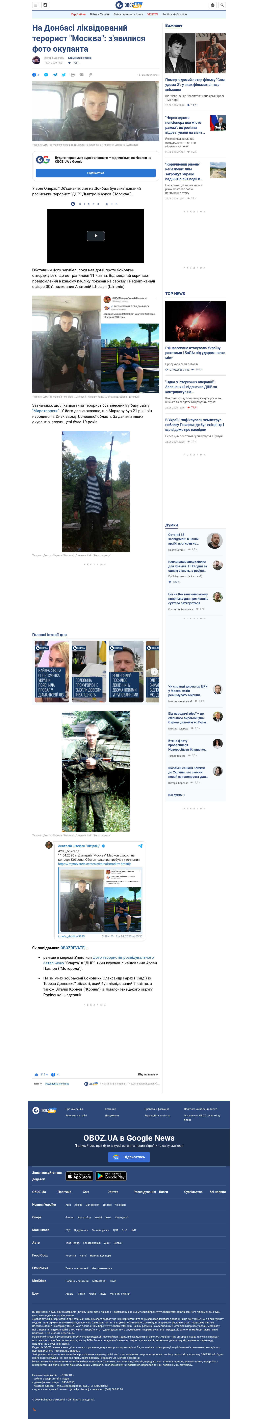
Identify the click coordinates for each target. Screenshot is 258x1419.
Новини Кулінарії (100, 1255)
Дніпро (107, 1204)
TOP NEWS (175, 293)
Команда (110, 1109)
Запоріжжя (92, 1204)
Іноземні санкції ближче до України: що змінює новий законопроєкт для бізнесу (187, 772)
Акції (107, 1242)
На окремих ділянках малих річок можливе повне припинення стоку (183, 189)
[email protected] (79, 1389)
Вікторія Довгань (54, 57)
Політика (64, 1192)
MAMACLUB (99, 1281)
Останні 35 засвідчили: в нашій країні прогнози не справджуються (183, 539)
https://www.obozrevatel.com (165, 1311)
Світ (86, 1192)
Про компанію (74, 1109)
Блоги (163, 1192)
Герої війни (78, 14)
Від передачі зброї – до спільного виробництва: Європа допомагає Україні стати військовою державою (188, 718)
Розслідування (145, 1192)
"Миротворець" (45, 410)
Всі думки (175, 795)
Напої (83, 1255)
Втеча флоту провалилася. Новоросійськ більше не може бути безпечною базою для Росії (186, 745)
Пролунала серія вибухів (181, 364)
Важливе (173, 25)
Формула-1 (121, 1217)
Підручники (81, 1230)
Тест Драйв (72, 1242)
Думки (171, 525)
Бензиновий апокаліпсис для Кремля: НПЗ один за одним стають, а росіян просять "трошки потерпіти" (187, 566)
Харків (78, 1204)
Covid (113, 1281)
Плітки (81, 1293)
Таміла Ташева (176, 755)
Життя (113, 1192)
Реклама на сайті (76, 1115)
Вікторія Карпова (178, 783)
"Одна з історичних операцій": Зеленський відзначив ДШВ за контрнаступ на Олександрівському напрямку (191, 387)
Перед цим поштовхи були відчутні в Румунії (194, 436)
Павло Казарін (176, 549)
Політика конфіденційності (200, 1109)
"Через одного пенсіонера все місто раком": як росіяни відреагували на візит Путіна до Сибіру (183, 125)
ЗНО (124, 1230)
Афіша (69, 1293)
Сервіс (118, 1242)
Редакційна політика (57, 1083)
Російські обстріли (174, 14)
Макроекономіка (102, 1268)
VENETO (152, 14)
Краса (92, 1293)
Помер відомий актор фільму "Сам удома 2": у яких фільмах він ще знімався (195, 85)
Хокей (98, 1217)
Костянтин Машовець (181, 609)
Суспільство (193, 1192)
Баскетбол (84, 1217)
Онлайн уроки (100, 1230)
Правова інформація (157, 1109)
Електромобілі (92, 1242)
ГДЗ (68, 1230)
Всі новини (218, 1192)
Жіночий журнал (120, 1293)
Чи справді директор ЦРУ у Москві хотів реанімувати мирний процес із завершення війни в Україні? (187, 690)
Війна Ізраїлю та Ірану (128, 14)
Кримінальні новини (80, 57)
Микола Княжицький (180, 701)
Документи (112, 1115)
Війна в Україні (99, 14)
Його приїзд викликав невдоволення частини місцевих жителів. (180, 142)
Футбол (70, 1217)
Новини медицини (77, 1281)
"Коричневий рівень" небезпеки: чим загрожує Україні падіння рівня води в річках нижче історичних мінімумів (183, 171)
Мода (103, 1293)
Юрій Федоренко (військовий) (185, 576)
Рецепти (71, 1255)
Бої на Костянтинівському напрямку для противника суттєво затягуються (188, 598)
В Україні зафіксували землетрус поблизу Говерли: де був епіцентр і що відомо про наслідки (194, 425)
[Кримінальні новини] (91, 1085)
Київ (68, 1204)
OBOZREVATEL (73, 948)
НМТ (133, 1230)
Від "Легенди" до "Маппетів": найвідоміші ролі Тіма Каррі (194, 97)
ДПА (115, 1230)
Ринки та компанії (77, 1268)
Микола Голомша (178, 728)
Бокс (108, 1217)
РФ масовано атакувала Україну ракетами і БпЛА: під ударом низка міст (195, 353)
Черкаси (120, 1204)
